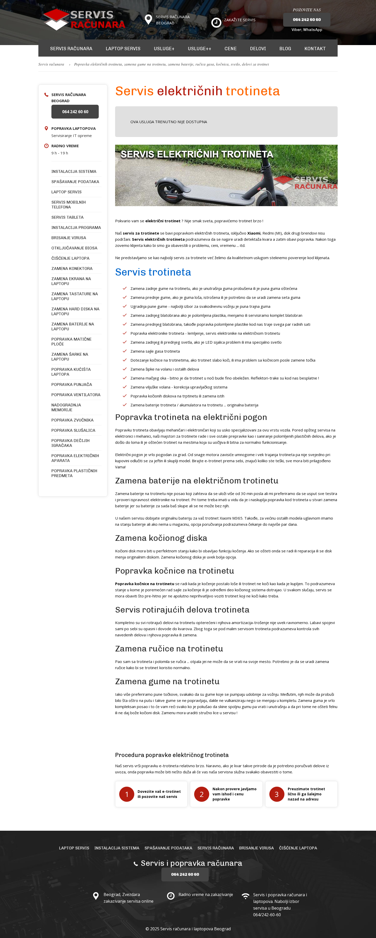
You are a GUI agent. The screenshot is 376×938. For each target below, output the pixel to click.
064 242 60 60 (307, 19)
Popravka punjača (71, 384)
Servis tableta (67, 217)
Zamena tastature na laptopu (74, 296)
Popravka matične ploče (71, 341)
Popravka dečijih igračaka (70, 443)
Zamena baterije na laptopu (72, 326)
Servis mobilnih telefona (68, 204)
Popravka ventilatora (76, 394)
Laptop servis (66, 191)
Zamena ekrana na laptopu (71, 281)
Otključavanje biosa (74, 248)
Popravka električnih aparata (75, 458)
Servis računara (215, 848)
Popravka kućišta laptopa (71, 372)
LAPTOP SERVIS (123, 48)
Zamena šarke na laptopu (69, 357)
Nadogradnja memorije (66, 407)
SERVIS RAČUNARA (71, 48)
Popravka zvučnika (72, 420)
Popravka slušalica (73, 430)
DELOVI (258, 48)
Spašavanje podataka (75, 181)
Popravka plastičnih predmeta (74, 473)
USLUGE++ (199, 48)
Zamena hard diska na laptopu (75, 311)
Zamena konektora (72, 268)
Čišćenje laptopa (70, 258)
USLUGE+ (164, 48)
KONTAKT (315, 48)
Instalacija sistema (73, 171)
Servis (43, 64)
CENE (231, 48)
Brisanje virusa (68, 237)
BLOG (285, 48)
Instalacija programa (76, 227)
